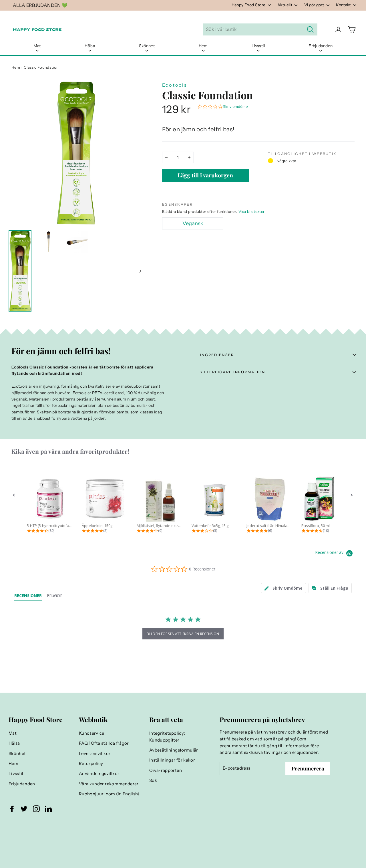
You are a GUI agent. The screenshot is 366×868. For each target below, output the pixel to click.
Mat (37, 45)
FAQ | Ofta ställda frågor (104, 743)
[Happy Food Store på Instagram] (36, 808)
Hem (203, 45)
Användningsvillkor (99, 773)
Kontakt (344, 4)
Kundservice (91, 733)
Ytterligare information (232, 372)
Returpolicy (91, 763)
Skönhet (147, 45)
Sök (153, 780)
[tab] (283, 588)
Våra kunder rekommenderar (109, 783)
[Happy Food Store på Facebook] (12, 808)
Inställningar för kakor (172, 760)
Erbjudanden (321, 45)
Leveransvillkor (94, 753)
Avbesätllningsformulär (173, 750)
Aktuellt (285, 4)
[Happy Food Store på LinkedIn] (48, 808)
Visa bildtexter (251, 211)
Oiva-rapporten (165, 770)
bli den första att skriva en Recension (183, 633)
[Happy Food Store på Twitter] (24, 808)
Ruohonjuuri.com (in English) (109, 793)
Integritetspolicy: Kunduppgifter (167, 737)
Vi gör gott (314, 4)
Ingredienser (217, 355)
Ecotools (175, 85)
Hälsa (90, 45)
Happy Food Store (249, 4)
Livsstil (258, 45)
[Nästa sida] (140, 270)
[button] (14, 495)
